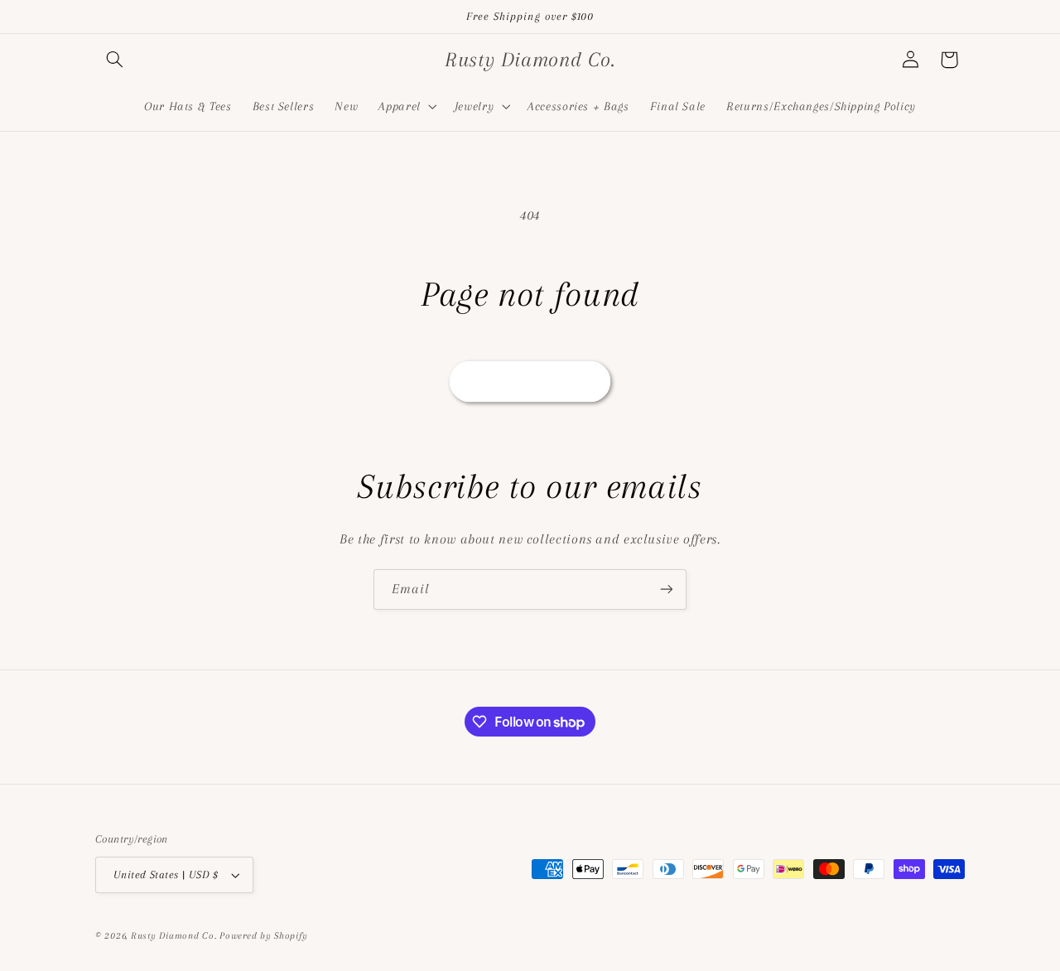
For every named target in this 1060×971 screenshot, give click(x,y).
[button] (114, 60)
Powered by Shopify (263, 935)
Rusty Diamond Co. (174, 935)
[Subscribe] (667, 589)
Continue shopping (530, 381)
